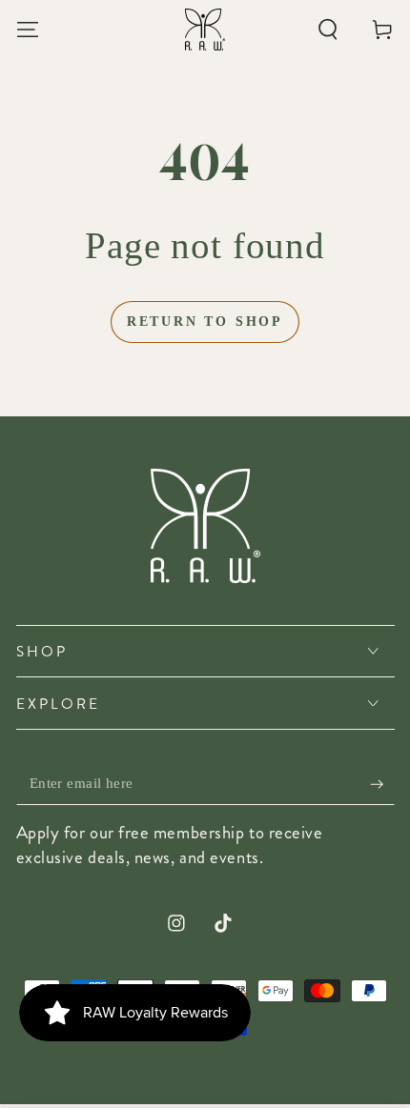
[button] (328, 29)
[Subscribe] (382, 784)
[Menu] (27, 29)
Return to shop (205, 321)
